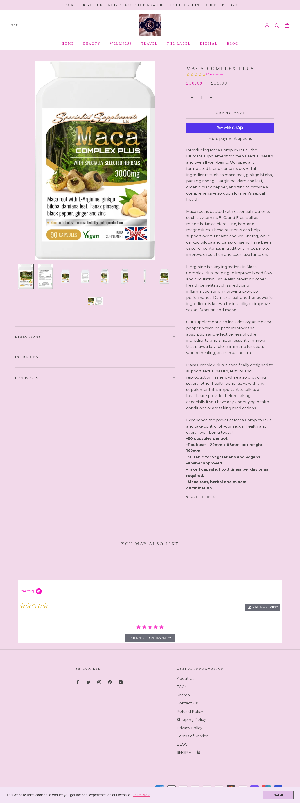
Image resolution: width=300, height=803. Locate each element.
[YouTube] (121, 682)
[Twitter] (208, 497)
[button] (262, 607)
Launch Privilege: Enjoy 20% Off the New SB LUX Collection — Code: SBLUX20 (150, 5)
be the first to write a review (150, 637)
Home (68, 43)
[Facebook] (202, 497)
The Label (179, 43)
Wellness (121, 43)
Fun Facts (26, 377)
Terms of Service (192, 736)
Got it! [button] (278, 795)
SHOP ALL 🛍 (188, 752)
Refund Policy (190, 711)
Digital (209, 43)
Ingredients (29, 357)
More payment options (230, 138)
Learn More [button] (141, 795)
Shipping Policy (191, 719)
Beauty (92, 43)
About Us (186, 678)
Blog (233, 43)
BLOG (182, 744)
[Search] (277, 25)
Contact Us (187, 703)
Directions (28, 336)
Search (183, 695)
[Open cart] (287, 25)
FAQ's (182, 686)
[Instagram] (99, 682)
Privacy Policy (189, 728)
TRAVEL (149, 43)
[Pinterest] (214, 497)
